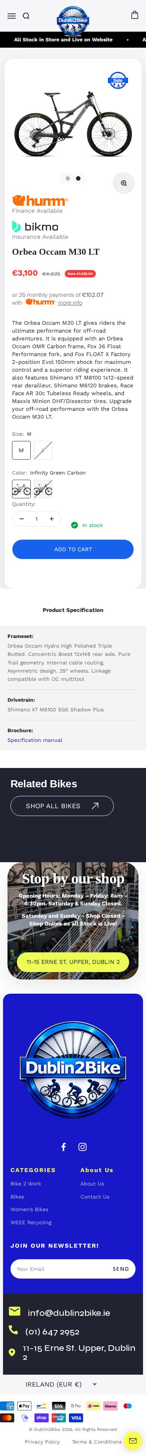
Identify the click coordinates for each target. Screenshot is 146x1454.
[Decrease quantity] (21, 518)
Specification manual (34, 740)
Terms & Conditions (97, 1442)
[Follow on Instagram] (82, 1147)
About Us (92, 1184)
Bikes (17, 1197)
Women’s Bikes (29, 1209)
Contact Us (94, 1197)
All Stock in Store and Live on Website (61, 39)
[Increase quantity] (51, 518)
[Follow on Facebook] (63, 1147)
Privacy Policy (42, 1442)
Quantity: (24, 504)
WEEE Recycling (30, 1222)
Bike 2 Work (25, 1184)
